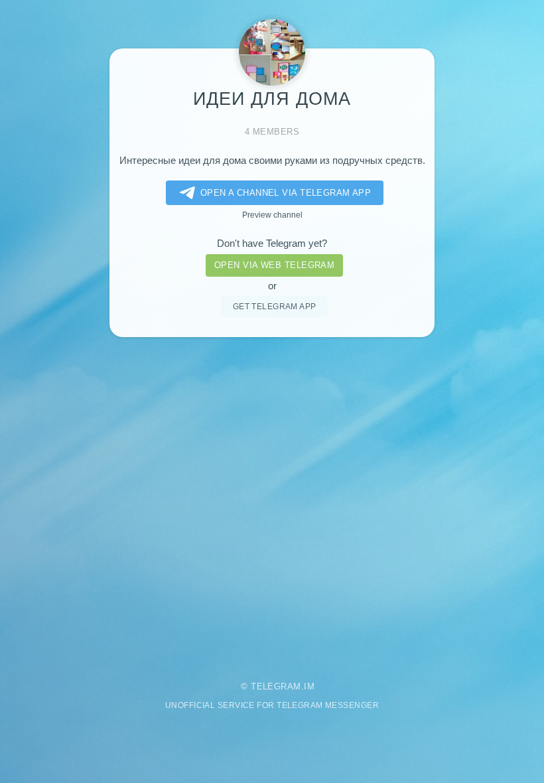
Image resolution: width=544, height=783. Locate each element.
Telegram (276, 686)
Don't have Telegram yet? (272, 243)
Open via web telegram (274, 265)
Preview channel (272, 214)
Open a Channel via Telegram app (286, 193)
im (309, 686)
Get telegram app (274, 306)
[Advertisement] (272, 500)
